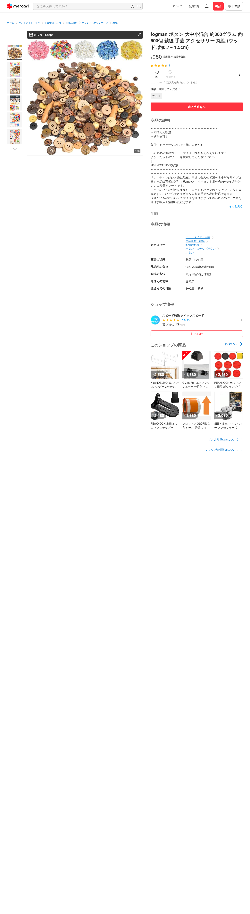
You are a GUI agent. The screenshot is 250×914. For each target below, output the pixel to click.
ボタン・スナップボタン (95, 22)
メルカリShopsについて (223, 439)
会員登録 (193, 6)
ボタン (116, 22)
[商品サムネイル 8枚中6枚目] (14, 136)
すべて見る (231, 344)
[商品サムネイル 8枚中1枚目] (14, 52)
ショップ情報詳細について (221, 449)
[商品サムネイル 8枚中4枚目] (14, 102)
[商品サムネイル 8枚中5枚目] (14, 119)
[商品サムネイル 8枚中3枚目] (14, 86)
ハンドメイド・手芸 (29, 22)
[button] (132, 6)
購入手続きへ (196, 107)
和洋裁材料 (71, 22)
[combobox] (88, 6)
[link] (234, 343)
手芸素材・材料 (53, 22)
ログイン (178, 6)
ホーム (10, 22)
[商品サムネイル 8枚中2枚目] (14, 69)
